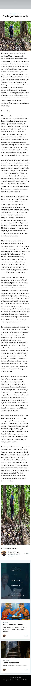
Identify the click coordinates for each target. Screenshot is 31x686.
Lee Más (26, 553)
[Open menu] (15, 3)
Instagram (6, 679)
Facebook (13, 679)
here (8, 111)
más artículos (14, 554)
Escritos (19, 14)
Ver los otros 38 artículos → (15, 596)
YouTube (25, 679)
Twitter (19, 679)
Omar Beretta (13, 552)
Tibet (15, 591)
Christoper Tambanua (11, 548)
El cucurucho (15, 580)
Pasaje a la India (15, 585)
